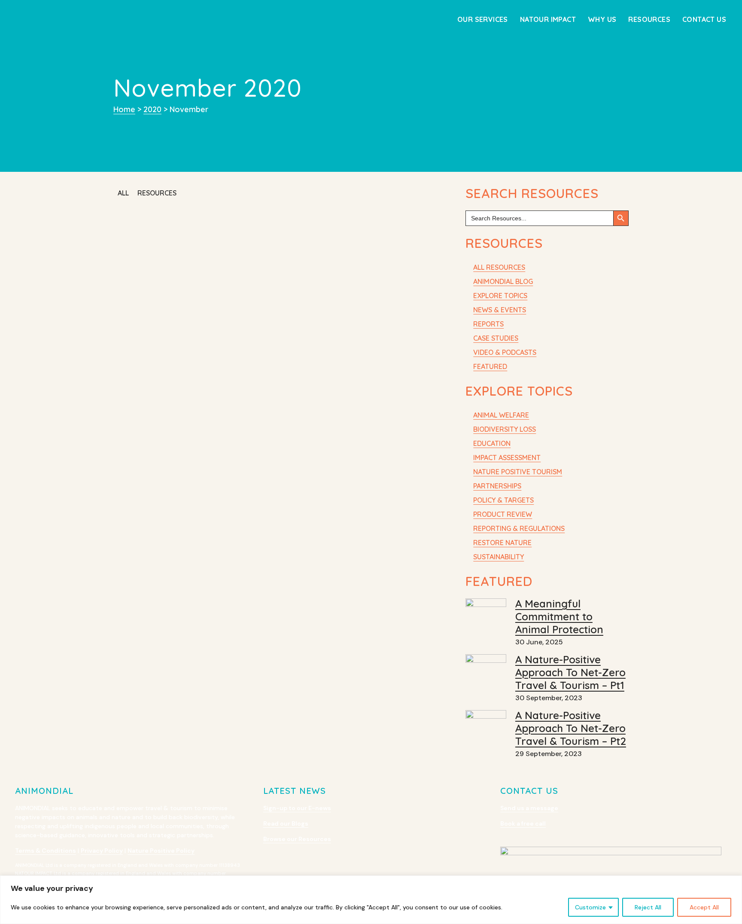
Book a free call (523, 823)
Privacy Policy (102, 850)
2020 (152, 109)
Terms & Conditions (45, 850)
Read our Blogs (285, 823)
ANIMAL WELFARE (501, 415)
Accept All (704, 907)
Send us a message (529, 808)
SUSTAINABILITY (498, 556)
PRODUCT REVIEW (502, 514)
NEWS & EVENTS (499, 309)
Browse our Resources (297, 839)
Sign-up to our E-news (297, 808)
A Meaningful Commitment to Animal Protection (559, 616)
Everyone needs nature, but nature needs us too (189, 231)
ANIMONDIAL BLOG (503, 281)
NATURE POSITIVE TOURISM (517, 471)
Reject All (648, 907)
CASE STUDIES (495, 338)
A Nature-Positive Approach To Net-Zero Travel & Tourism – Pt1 (570, 672)
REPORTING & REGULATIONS (519, 528)
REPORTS (488, 324)
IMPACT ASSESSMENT (507, 457)
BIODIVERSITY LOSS (504, 429)
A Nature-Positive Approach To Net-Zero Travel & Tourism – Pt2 (570, 728)
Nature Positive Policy (161, 850)
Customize (590, 907)
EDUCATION (492, 443)
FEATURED (490, 366)
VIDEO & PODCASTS (504, 352)
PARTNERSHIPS (497, 486)
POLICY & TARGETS (503, 500)
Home (124, 109)
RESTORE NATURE (502, 542)
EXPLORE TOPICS (500, 295)
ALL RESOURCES (499, 267)
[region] (371, 899)
